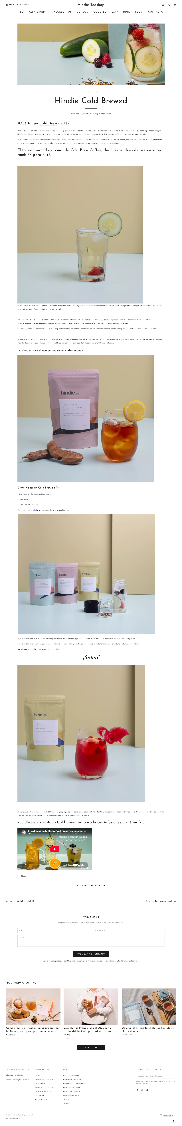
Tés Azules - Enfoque (71, 1087)
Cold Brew (48, 123)
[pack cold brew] (80, 302)
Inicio (86, 92)
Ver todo (91, 1047)
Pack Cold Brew (133, 812)
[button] (163, 4)
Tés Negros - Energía (71, 1091)
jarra (38, 510)
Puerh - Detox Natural (72, 1095)
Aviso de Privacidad (43, 1091)
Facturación (39, 1095)
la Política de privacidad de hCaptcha (101, 961)
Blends (66, 1103)
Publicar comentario (91, 954)
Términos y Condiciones (44, 1087)
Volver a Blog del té (92, 885)
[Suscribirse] (174, 1075)
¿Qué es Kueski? (41, 1099)
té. (49, 155)
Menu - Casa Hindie (71, 1075)
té (77, 305)
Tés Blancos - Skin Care (72, 1079)
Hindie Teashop (16, 1115)
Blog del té (93, 92)
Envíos (37, 1075)
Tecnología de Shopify (13, 1118)
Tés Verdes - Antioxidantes (74, 1083)
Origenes (66, 1099)
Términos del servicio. (130, 961)
